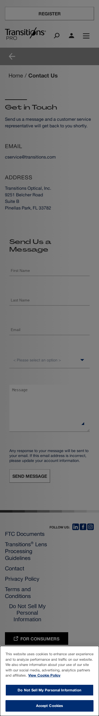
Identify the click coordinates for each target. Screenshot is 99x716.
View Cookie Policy (44, 675)
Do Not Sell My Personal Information (49, 690)
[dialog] (49, 681)
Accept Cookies (49, 705)
